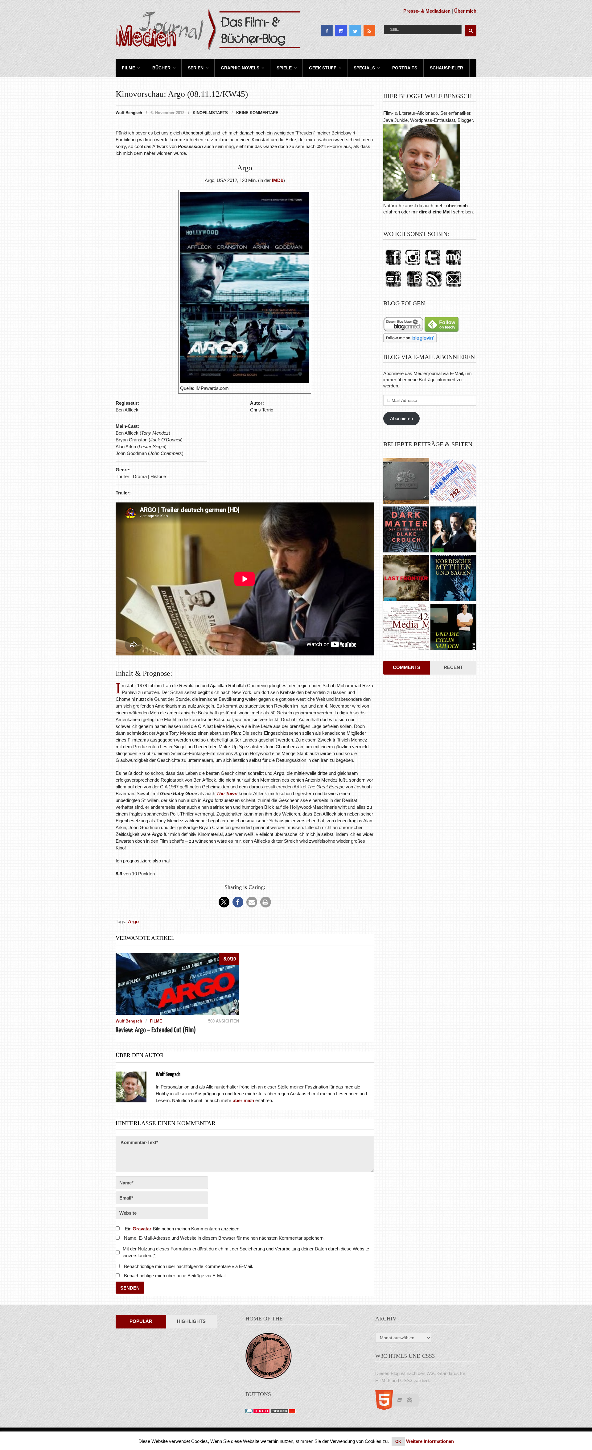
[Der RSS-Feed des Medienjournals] (434, 287)
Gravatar (142, 1228)
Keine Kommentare (257, 112)
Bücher (161, 67)
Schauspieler (446, 67)
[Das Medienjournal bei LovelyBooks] (414, 287)
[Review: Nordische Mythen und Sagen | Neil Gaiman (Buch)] (453, 579)
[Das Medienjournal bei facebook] (393, 265)
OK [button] (398, 1441)
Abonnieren (401, 418)
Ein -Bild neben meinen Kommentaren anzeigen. (182, 1228)
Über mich (465, 11)
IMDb (277, 180)
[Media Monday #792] (453, 481)
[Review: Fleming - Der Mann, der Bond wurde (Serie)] (453, 530)
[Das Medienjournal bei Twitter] (432, 265)
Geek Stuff (322, 67)
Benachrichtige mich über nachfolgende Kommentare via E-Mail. (188, 1266)
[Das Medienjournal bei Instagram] (413, 265)
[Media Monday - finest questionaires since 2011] (268, 1377)
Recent (453, 667)
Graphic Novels (240, 67)
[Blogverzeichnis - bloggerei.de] (257, 1411)
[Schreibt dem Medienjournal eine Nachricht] (453, 287)
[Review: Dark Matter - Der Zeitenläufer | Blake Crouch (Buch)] (406, 530)
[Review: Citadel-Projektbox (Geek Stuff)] (406, 481)
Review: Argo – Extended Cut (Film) (156, 1030)
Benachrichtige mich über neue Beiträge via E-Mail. (175, 1275)
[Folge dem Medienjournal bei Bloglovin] (410, 340)
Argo (133, 921)
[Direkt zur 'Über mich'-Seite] (421, 199)
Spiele (284, 67)
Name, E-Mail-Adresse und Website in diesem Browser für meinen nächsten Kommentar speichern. (224, 1238)
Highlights (191, 1321)
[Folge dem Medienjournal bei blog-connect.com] (403, 330)
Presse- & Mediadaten (426, 11)
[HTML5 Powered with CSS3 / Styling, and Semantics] (400, 1408)
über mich (457, 205)
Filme (128, 67)
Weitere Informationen (430, 1441)
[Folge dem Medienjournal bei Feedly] (441, 330)
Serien (196, 67)
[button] (224, 902)
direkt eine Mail (435, 211)
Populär (141, 1321)
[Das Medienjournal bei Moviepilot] (453, 265)
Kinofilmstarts (210, 112)
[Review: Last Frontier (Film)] (406, 579)
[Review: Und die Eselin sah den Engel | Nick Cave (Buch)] (453, 627)
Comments (406, 667)
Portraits (404, 67)
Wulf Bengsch (129, 112)
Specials (364, 67)
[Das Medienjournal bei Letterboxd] (393, 287)
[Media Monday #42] (406, 627)
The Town (226, 793)
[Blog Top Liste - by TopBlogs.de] (283, 1411)
